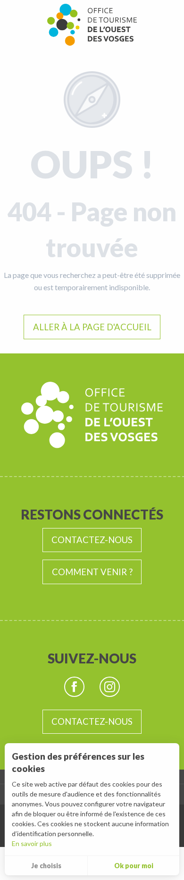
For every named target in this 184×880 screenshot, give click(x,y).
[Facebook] (74, 687)
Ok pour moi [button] (133, 866)
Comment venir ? (92, 572)
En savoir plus (32, 843)
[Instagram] (109, 687)
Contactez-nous (92, 540)
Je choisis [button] (46, 866)
